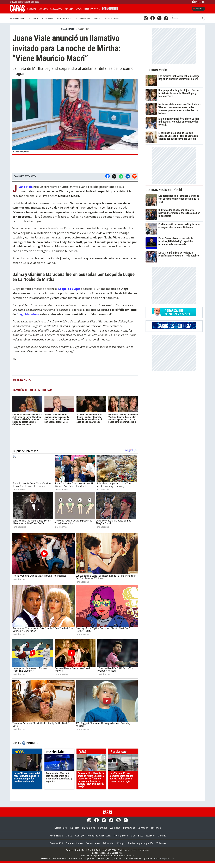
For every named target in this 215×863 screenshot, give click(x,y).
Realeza (69, 8)
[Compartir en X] (114, 176)
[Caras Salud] (174, 314)
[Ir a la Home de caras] (17, 10)
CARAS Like (110, 8)
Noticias (31, 8)
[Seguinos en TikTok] (166, 18)
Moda (78, 8)
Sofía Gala (33, 18)
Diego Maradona (27, 314)
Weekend (115, 827)
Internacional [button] (92, 8)
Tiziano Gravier (17, 18)
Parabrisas (129, 827)
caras (91, 752)
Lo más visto (156, 69)
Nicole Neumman (64, 18)
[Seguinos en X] (159, 18)
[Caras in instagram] (146, 18)
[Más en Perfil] (29, 743)
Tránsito (161, 843)
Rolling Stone (121, 835)
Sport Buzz (137, 835)
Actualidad (56, 8)
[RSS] (118, 820)
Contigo (79, 835)
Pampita (97, 18)
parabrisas (123, 752)
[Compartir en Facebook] (107, 176)
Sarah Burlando (82, 18)
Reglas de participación (141, 843)
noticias (27, 752)
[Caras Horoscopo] (174, 328)
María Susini (47, 18)
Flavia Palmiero (112, 18)
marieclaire (59, 752)
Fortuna (102, 827)
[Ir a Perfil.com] (198, 2)
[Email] (134, 176)
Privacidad (108, 843)
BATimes (156, 827)
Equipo (121, 843)
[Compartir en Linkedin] (127, 176)
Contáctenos (93, 843)
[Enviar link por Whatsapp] (121, 176)
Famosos (43, 8)
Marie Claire (88, 827)
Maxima (162, 835)
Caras (69, 835)
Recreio (150, 835)
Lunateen (143, 827)
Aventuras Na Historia (99, 835)
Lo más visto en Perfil (164, 189)
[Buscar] (201, 18)
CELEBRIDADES (67, 29)
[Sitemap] (126, 820)
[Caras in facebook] (152, 18)
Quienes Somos (74, 843)
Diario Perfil (60, 827)
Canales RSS (56, 843)
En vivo (199, 8)
